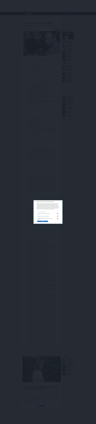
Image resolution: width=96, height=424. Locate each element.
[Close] (61, 201)
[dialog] (48, 212)
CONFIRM (42, 221)
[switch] (57, 213)
